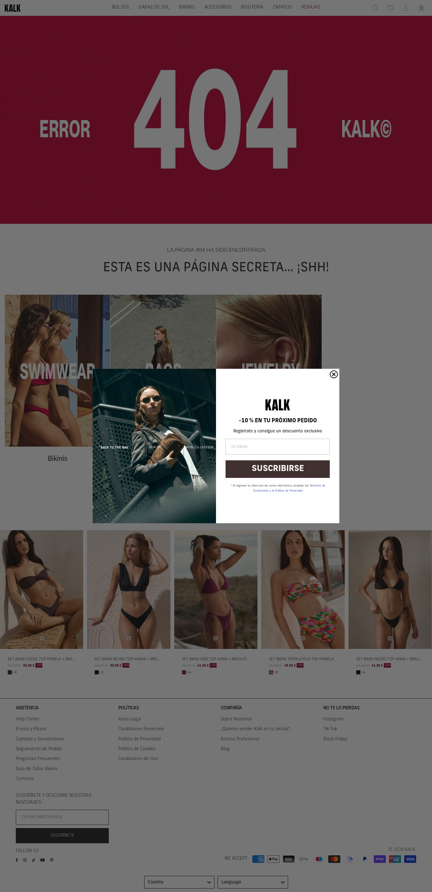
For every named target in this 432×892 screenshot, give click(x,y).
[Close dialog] (333, 374)
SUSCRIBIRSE (278, 469)
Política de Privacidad (289, 490)
